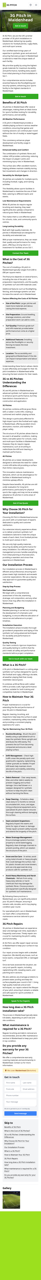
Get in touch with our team (20, 659)
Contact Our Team (20, 253)
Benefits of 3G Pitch (12, 1127)
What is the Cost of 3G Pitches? (17, 1131)
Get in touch (20, 26)
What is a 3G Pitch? (12, 1151)
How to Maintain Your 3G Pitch (17, 1155)
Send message (20, 1113)
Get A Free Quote (20, 503)
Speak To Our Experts (20, 1001)
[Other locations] (30, 5)
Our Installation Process (14, 1147)
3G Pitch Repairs (11, 1158)
